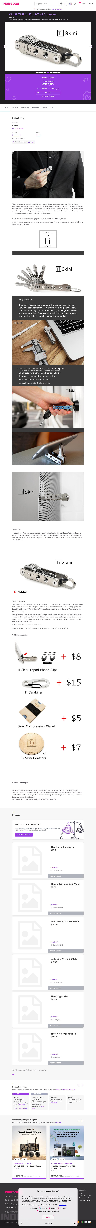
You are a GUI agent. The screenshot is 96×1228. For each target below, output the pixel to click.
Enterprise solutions (85, 1200)
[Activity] (79, 3)
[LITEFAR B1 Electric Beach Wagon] (29, 1143)
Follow (48, 93)
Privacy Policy (9, 1222)
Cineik (13, 17)
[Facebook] (6, 1200)
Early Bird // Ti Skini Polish (65, 921)
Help (57, 1089)
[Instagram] (14, 1200)
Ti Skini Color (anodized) (64, 1033)
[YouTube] (12, 1200)
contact (21, 128)
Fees (80, 1193)
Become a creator (84, 1198)
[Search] (37, 3)
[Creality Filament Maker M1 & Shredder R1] (67, 1143)
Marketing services (85, 1195)
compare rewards (23, 834)
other (38, 135)
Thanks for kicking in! (62, 846)
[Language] (70, 4)
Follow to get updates (20, 1108)
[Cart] (75, 3)
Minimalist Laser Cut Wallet (65, 884)
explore (58, 1122)
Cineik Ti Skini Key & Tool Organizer (33, 14)
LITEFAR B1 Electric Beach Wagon (27, 1166)
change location (57, 9)
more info (15, 128)
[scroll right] (91, 46)
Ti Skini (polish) (59, 996)
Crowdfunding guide (68, 1089)
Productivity (17, 135)
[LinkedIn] (17, 1200)
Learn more (21, 1104)
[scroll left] (5, 46)
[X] (9, 1200)
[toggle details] (46, 1178)
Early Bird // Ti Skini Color (64, 958)
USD (61, 3)
